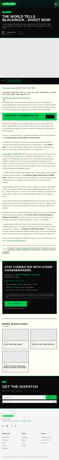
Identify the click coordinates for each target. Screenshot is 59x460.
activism (52, 248)
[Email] (17, 80)
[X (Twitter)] (3, 426)
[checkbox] (29, 401)
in (15, 426)
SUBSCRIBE (51, 397)
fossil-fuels (36, 248)
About (3, 443)
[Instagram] (7, 426)
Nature (23, 440)
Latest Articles (5, 437)
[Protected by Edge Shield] (54, 401)
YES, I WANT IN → (16, 304)
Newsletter (5, 448)
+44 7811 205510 (45, 440)
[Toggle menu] (56, 4)
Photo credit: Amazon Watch (11, 88)
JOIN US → (50, 116)
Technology (24, 437)
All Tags (24, 445)
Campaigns (5, 252)
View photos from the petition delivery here (18, 98)
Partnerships (44, 443)
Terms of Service (24, 457)
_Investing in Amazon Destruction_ (16, 240)
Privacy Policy (32, 457)
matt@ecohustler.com (46, 437)
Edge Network (44, 457)
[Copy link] (20, 80)
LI (13, 80)
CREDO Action (18, 154)
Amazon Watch (6, 154)
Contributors (5, 440)
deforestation (26, 248)
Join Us (4, 445)
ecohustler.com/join (25, 421)
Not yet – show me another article (14, 308)
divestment (11, 248)
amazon (18, 248)
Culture (23, 443)
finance (45, 248)
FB (10, 80)
